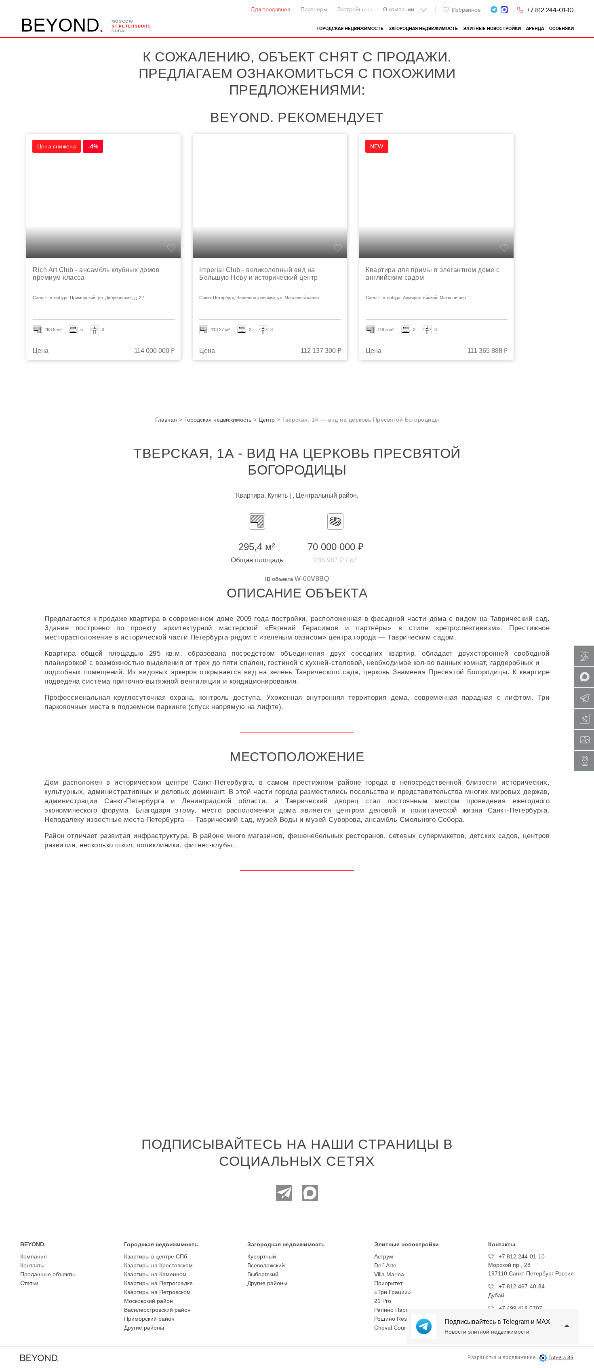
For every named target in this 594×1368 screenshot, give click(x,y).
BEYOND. (33, 1244)
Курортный (261, 1256)
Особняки (561, 28)
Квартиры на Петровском (157, 1292)
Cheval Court (391, 1327)
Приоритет (388, 1283)
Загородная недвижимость (423, 28)
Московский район (148, 1301)
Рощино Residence (399, 1318)
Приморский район (149, 1318)
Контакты (32, 1265)
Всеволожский (266, 1265)
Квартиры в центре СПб (155, 1256)
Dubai (119, 31)
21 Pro (382, 1301)
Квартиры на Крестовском (158, 1265)
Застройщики (355, 9)
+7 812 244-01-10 (550, 10)
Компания (33, 1256)
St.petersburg (131, 26)
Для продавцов (270, 9)
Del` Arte (385, 1265)
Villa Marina (389, 1274)
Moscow (122, 21)
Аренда (535, 28)
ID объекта (279, 579)
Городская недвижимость (350, 28)
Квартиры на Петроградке (158, 1283)
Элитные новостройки (492, 28)
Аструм (383, 1256)
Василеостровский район (157, 1310)
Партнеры (314, 9)
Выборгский (262, 1274)
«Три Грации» (392, 1292)
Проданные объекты (47, 1274)
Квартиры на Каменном (155, 1274)
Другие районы (144, 1327)
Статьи (29, 1283)
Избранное (466, 9)
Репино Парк (391, 1310)
